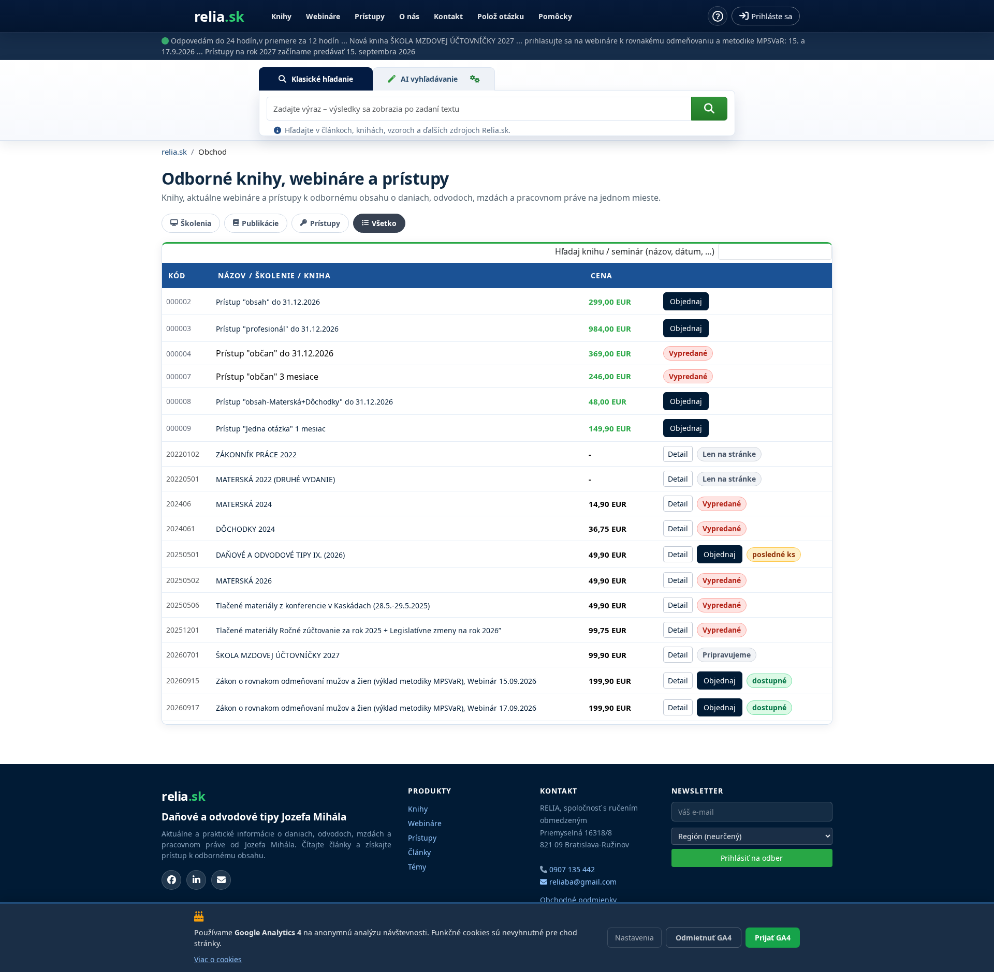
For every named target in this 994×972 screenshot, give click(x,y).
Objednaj (686, 301)
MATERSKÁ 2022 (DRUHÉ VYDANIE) (275, 479)
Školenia (196, 223)
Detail (678, 454)
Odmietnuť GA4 (704, 938)
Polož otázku (500, 16)
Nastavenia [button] (634, 938)
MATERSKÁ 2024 (244, 504)
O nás (409, 16)
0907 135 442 (572, 869)
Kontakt (448, 16)
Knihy (281, 16)
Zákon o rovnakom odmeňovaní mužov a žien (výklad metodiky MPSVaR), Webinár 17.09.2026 (376, 708)
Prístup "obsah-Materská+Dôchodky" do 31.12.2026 (304, 402)
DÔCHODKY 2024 (245, 529)
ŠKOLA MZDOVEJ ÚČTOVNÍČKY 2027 (278, 655)
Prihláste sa (771, 16)
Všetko (384, 223)
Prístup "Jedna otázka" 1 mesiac (271, 428)
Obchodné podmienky (578, 900)
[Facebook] (171, 880)
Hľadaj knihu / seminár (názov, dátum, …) (634, 251)
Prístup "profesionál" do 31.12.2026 (277, 329)
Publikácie (260, 223)
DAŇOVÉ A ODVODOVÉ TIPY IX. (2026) (280, 555)
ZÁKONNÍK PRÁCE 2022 (256, 454)
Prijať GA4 (773, 938)
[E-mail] (221, 880)
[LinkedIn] (196, 880)
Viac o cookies (218, 959)
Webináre (323, 16)
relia (219, 16)
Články (419, 852)
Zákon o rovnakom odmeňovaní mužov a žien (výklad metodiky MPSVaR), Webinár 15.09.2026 (376, 681)
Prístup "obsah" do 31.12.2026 (268, 302)
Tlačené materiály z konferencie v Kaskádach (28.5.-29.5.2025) (323, 605)
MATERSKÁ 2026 (244, 581)
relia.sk (174, 151)
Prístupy (370, 16)
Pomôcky (555, 16)
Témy (417, 867)
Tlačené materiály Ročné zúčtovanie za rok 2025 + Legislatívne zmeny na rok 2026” (358, 630)
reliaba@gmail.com (582, 882)
